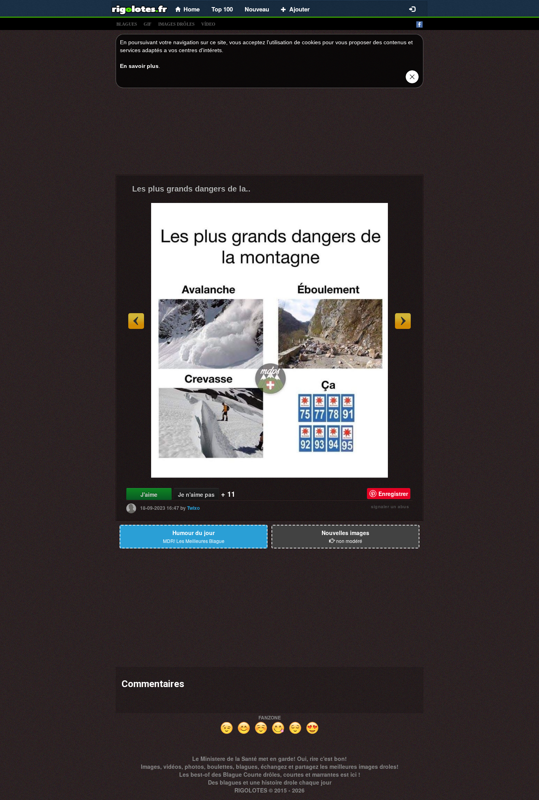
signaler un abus (390, 506)
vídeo (208, 24)
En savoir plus (139, 66)
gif (148, 24)
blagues (126, 24)
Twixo (193, 507)
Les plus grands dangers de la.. (191, 188)
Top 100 (222, 9)
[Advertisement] (269, 133)
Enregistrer (393, 494)
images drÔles (176, 24)
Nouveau (257, 9)
